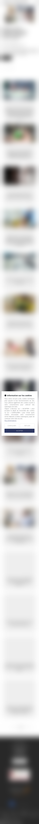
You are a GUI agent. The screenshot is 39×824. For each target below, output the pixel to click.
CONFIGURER (12, 426)
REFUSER (27, 426)
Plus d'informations (10, 420)
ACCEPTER (19, 431)
